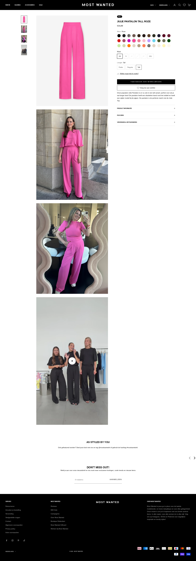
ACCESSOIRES (29, 5)
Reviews (54, 506)
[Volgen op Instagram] (12, 540)
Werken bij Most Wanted (59, 529)
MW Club (54, 510)
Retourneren (10, 506)
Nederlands (163, 5)
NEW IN (7, 5)
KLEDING (17, 5)
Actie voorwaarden (12, 532)
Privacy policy (10, 529)
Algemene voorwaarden (14, 525)
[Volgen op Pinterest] (18, 540)
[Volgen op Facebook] (6, 540)
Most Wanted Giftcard (58, 525)
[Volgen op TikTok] (24, 540)
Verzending (9, 514)
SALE (41, 5)
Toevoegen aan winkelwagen (146, 82)
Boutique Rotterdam (58, 521)
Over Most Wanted (57, 517)
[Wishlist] (184, 5)
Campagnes (55, 514)
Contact (8, 521)
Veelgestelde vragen (12, 517)
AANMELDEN (116, 479)
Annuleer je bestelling (13, 510)
